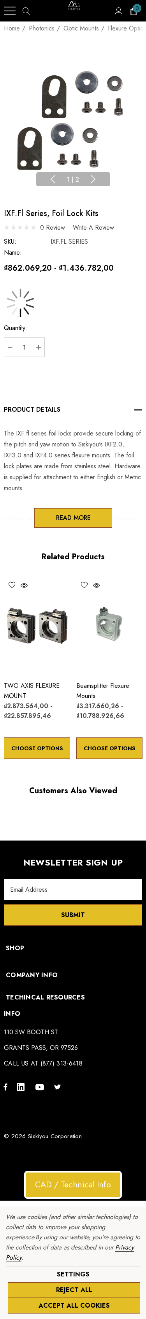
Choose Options (37, 748)
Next (93, 179)
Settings (73, 1274)
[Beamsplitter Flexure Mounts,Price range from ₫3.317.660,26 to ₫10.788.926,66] (109, 625)
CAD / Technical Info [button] (73, 1184)
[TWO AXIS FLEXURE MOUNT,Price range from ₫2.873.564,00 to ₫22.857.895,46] (37, 625)
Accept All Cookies (74, 1305)
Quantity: (15, 327)
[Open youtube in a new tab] (40, 1086)
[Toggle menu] (10, 11)
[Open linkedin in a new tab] (22, 1086)
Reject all (74, 1289)
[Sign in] (118, 11)
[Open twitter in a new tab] (58, 1086)
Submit (73, 914)
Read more (73, 517)
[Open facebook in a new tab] (5, 1086)
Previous (53, 179)
